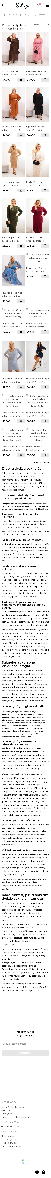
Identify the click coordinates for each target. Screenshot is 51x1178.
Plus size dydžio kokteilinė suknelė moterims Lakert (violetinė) (35, 449)
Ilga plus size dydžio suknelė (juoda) (36, 128)
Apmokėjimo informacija (12, 1107)
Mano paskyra (7, 1136)
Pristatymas (6, 1114)
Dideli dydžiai (12, 15)
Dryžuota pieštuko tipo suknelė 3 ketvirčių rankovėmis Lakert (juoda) (13, 415)
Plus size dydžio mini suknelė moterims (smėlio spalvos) (12, 325)
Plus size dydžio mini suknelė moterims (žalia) (36, 270)
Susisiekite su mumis (10, 1127)
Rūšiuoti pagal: (39, 24)
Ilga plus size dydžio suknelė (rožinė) (36, 73)
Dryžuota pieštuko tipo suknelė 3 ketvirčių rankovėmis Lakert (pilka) (37, 415)
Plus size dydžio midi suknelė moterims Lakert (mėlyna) (12, 295)
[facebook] (37, 1173)
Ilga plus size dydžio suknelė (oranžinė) (11, 128)
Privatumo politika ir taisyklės (15, 1117)
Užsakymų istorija (9, 1139)
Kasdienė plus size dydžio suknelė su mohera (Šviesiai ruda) (12, 184)
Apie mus (5, 1110)
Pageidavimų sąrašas (10, 1143)
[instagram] (43, 1173)
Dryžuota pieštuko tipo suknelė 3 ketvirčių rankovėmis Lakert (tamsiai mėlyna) (37, 381)
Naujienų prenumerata (12, 1146)
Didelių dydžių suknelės (33, 15)
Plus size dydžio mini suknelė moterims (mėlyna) (36, 325)
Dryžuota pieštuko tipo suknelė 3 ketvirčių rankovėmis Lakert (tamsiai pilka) (13, 449)
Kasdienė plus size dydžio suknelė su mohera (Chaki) (11, 239)
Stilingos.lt (43, 524)
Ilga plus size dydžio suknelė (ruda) (11, 73)
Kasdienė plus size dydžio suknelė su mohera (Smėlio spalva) (37, 184)
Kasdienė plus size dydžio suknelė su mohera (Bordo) (35, 239)
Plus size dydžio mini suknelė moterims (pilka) (12, 381)
